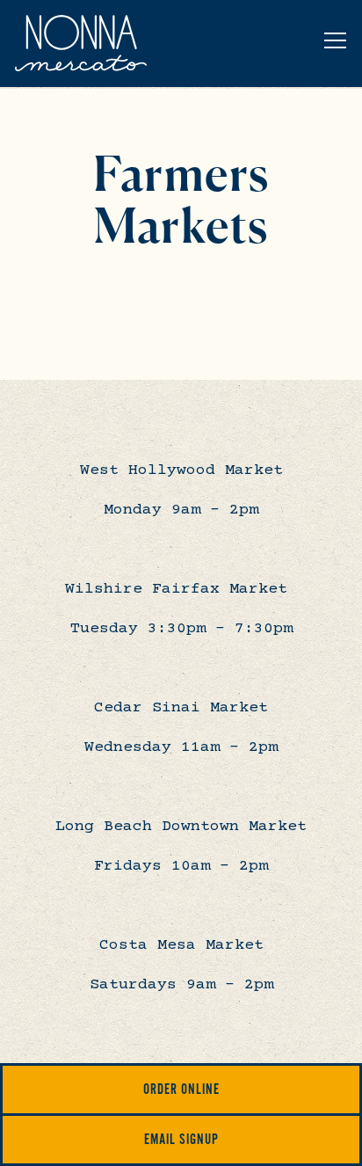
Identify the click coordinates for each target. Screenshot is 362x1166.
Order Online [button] (181, 1089)
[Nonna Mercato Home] (81, 43)
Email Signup (181, 1139)
